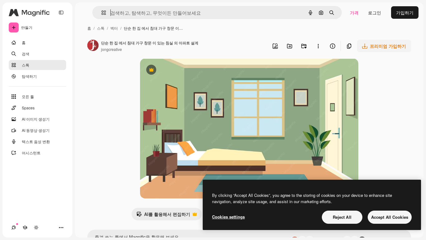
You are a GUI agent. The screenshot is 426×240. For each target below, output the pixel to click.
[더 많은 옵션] (318, 46)
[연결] (14, 227)
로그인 (374, 12)
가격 (354, 12)
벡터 (114, 28)
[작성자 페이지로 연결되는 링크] (93, 46)
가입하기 (405, 12)
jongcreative (111, 49)
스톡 (100, 28)
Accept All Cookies (389, 217)
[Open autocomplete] (101, 12)
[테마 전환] (36, 227)
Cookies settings (228, 217)
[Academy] (25, 227)
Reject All (342, 217)
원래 (176, 70)
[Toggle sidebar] (61, 13)
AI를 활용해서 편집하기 (163, 215)
